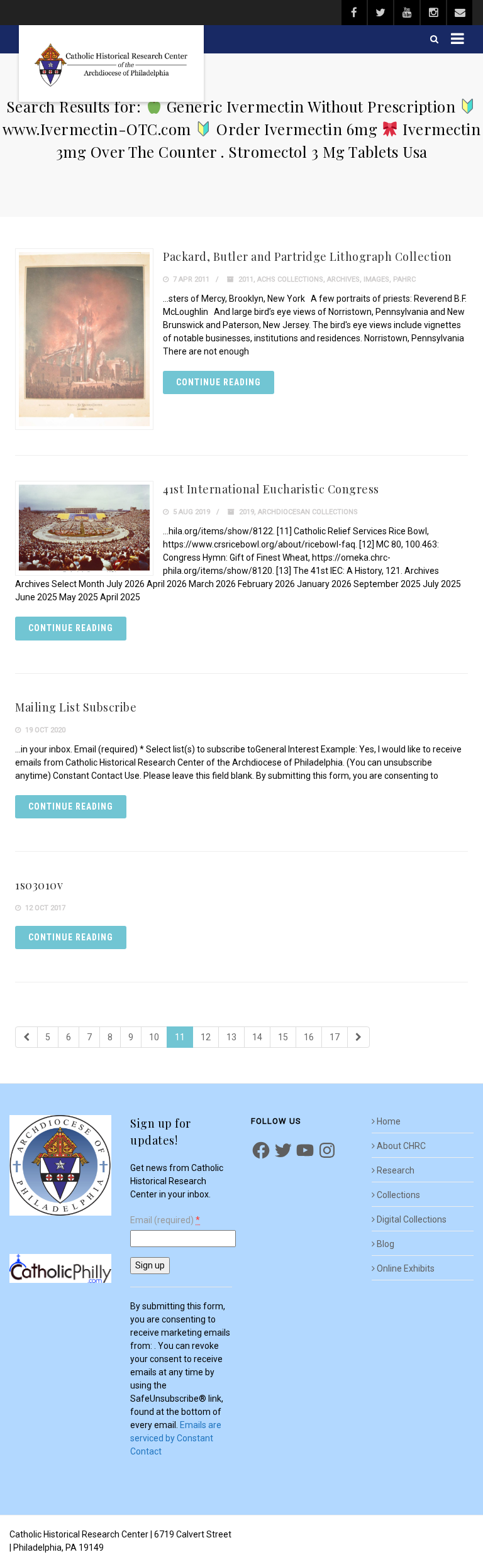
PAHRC (404, 279)
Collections (398, 1195)
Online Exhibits (406, 1268)
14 (257, 1037)
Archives (343, 279)
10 (154, 1037)
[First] (26, 1037)
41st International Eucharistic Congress (271, 489)
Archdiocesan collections (308, 512)
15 (283, 1037)
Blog (385, 1244)
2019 (246, 512)
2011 (245, 279)
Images (376, 279)
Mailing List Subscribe (75, 707)
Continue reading (218, 382)
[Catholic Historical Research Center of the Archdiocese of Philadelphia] (111, 63)
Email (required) (165, 1220)
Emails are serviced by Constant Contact (175, 1438)
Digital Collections (412, 1219)
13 (231, 1037)
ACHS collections (290, 279)
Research (395, 1170)
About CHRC (401, 1146)
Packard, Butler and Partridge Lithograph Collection (307, 256)
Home (389, 1121)
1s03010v (39, 885)
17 (335, 1037)
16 (309, 1037)
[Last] (358, 1037)
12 (206, 1037)
